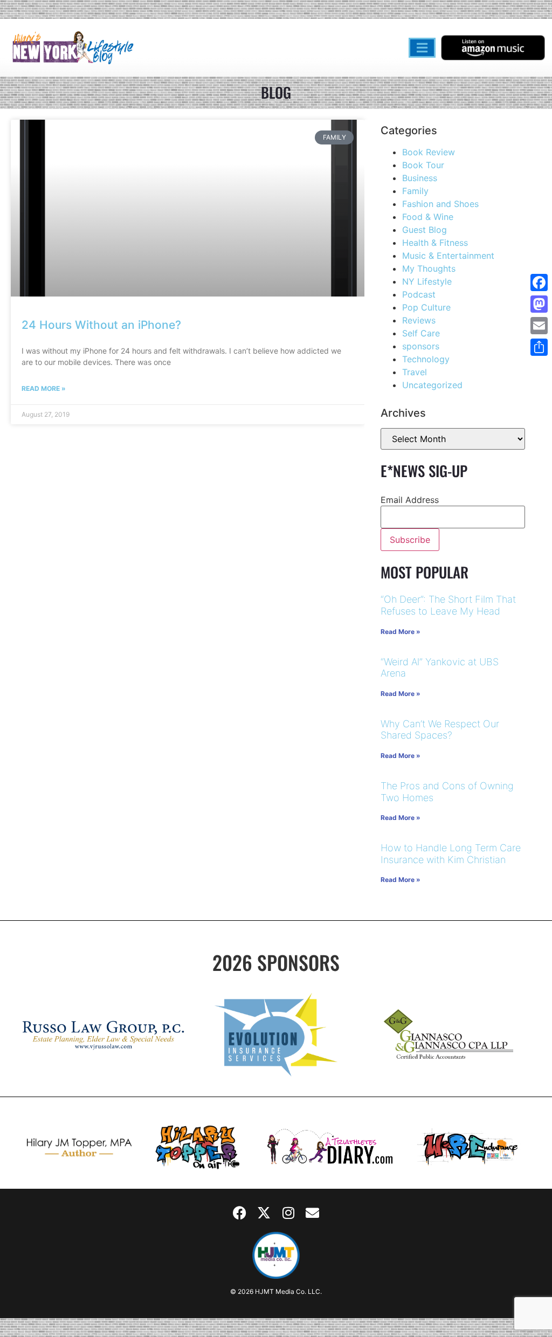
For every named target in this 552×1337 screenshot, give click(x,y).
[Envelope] (312, 1213)
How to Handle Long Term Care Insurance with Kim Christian (451, 853)
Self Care (421, 333)
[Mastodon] (539, 304)
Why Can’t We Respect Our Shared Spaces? (440, 729)
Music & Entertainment (448, 255)
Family (415, 190)
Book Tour (423, 165)
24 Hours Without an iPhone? (101, 325)
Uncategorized (432, 385)
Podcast (419, 294)
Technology (426, 359)
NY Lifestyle (427, 281)
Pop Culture (426, 307)
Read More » (44, 388)
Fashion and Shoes (440, 203)
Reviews (419, 320)
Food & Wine (427, 216)
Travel (414, 372)
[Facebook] (240, 1213)
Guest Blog (424, 229)
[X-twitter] (264, 1213)
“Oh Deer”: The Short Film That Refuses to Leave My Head (448, 605)
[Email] (539, 325)
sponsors (420, 346)
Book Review (428, 152)
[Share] (539, 347)
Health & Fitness (435, 242)
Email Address (410, 499)
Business (419, 178)
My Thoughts (429, 268)
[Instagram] (288, 1213)
